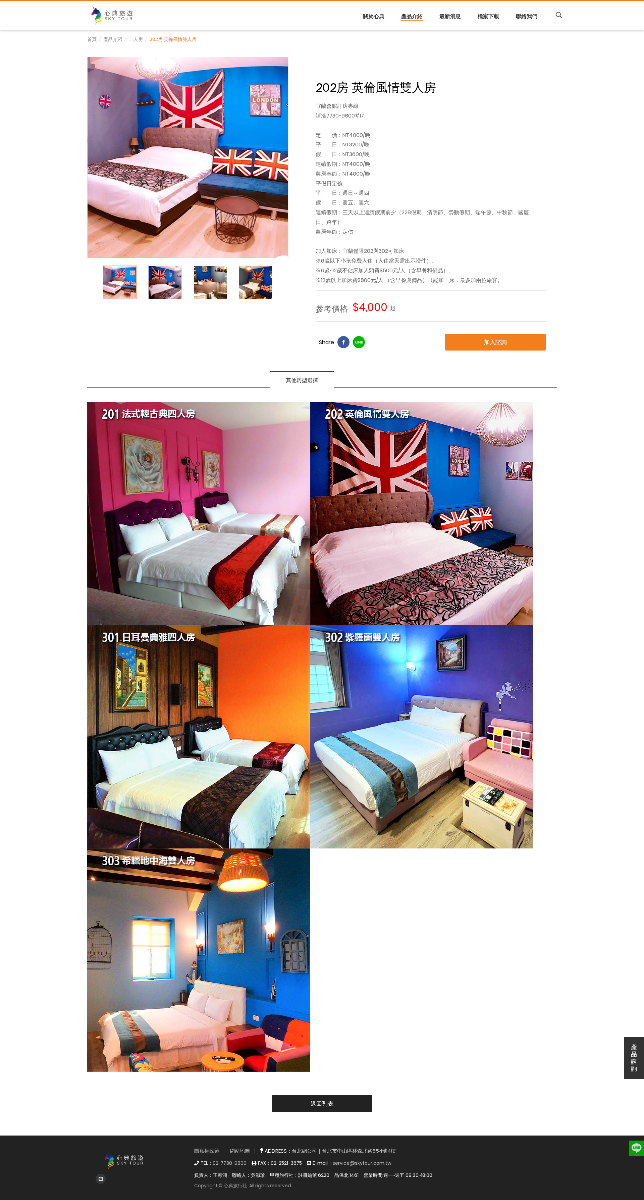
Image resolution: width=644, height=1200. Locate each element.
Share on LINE (359, 342)
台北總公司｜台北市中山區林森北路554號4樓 (344, 1150)
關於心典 (373, 16)
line (636, 1145)
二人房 (136, 39)
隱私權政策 (206, 1150)
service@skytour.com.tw (361, 1163)
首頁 (92, 39)
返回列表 (322, 1104)
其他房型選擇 (302, 380)
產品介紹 (412, 16)
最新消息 (450, 16)
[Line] (101, 1179)
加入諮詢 (495, 342)
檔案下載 (488, 16)
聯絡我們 (526, 16)
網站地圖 (240, 1150)
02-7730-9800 (230, 1163)
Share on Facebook (343, 342)
